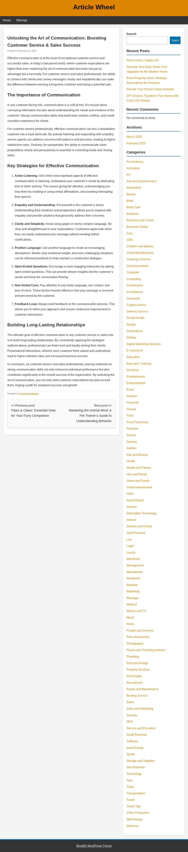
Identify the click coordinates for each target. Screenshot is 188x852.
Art (128, 174)
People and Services (140, 630)
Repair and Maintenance (142, 689)
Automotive (133, 187)
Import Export (135, 500)
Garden (131, 448)
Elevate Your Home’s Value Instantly (150, 89)
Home (7, 20)
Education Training (138, 363)
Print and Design (137, 663)
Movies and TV (136, 611)
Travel (130, 799)
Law (129, 539)
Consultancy (134, 291)
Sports (130, 754)
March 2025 (134, 136)
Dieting (131, 337)
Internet (131, 519)
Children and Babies (139, 246)
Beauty (131, 194)
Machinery (133, 558)
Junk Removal (135, 532)
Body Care (133, 207)
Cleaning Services (138, 259)
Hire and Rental (136, 474)
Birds (129, 200)
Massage (132, 598)
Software (132, 741)
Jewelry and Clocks (139, 526)
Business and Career (140, 220)
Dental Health (135, 317)
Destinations (134, 331)
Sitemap (21, 20)
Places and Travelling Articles (145, 650)
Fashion (131, 396)
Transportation (135, 793)
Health (130, 461)
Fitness (131, 409)
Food (129, 415)
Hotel (129, 493)
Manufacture (134, 572)
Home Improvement (139, 487)
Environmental (135, 383)
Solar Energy (135, 747)
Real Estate (134, 676)
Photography (134, 643)
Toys (129, 780)
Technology (134, 773)
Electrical (132, 370)
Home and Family (138, 480)
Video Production (137, 812)
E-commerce (134, 350)
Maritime (132, 585)
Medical (131, 604)
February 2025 (136, 143)
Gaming (131, 441)
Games (131, 435)
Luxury (130, 552)
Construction (134, 285)
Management (135, 565)
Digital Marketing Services (143, 344)
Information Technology (141, 513)
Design (131, 324)
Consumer (133, 298)
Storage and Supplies (140, 760)
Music (130, 617)
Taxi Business (135, 767)
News (130, 624)
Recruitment (134, 682)
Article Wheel (94, 7)
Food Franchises (137, 422)
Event (130, 389)
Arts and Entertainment (141, 181)
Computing (133, 278)
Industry (131, 506)
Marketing (132, 591)
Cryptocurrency (136, 304)
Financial (132, 402)
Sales (130, 702)
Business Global (137, 226)
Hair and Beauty (137, 454)
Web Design (134, 819)
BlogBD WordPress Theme (94, 845)
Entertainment (135, 376)
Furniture (132, 428)
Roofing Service (136, 695)
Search (131, 33)
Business (132, 213)
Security (131, 715)
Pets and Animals (137, 636)
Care (129, 233)
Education (133, 357)
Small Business (136, 734)
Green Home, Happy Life (142, 60)
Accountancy (134, 161)
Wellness (132, 825)
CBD (129, 239)
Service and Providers (140, 728)
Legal (130, 545)
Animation (133, 168)
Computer (132, 272)
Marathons (133, 578)
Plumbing (132, 656)
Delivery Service (137, 311)
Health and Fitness (138, 467)
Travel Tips (133, 806)
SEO (129, 721)
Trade (130, 786)
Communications (28, 393)
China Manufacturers (140, 252)
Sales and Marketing (139, 708)
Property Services (138, 669)
